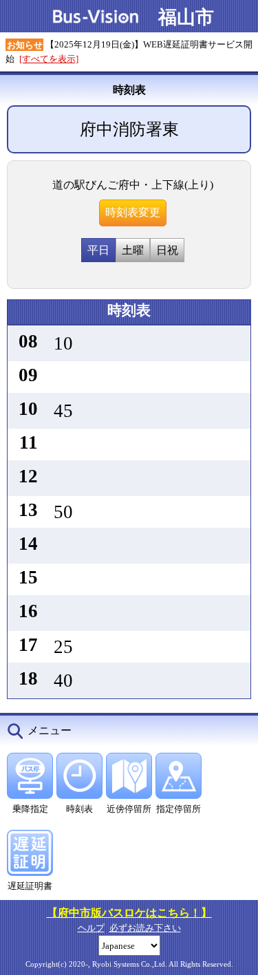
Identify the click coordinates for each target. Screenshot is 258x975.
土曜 (133, 250)
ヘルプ (91, 928)
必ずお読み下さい (145, 928)
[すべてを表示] (48, 59)
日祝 (167, 250)
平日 (98, 250)
